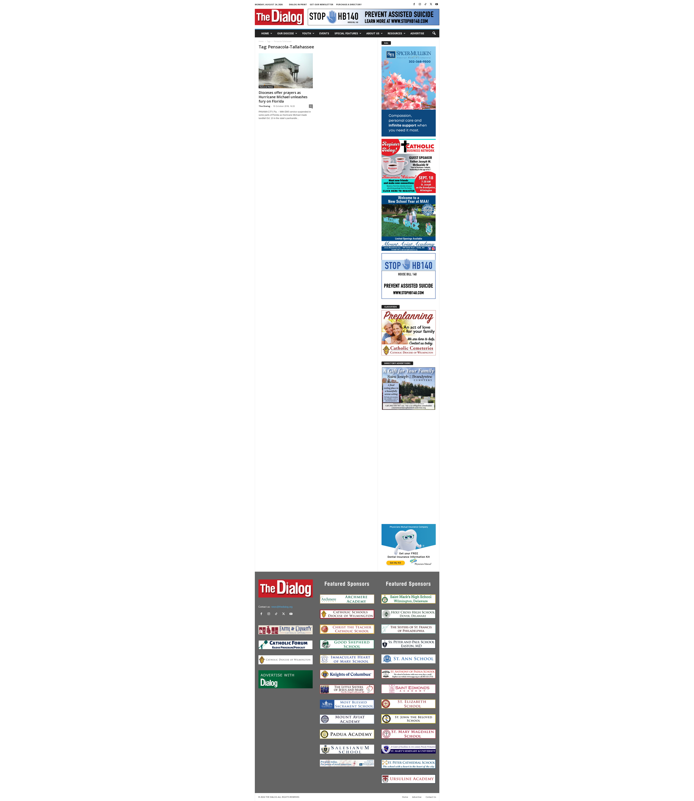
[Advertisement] (409, 467)
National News (266, 87)
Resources (395, 33)
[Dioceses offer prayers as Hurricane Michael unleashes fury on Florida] (286, 70)
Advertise (417, 33)
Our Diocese (285, 33)
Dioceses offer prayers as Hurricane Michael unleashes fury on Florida (283, 97)
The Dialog (264, 106)
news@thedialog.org (281, 606)
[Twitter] (431, 4)
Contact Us (431, 797)
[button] (434, 33)
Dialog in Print (298, 4)
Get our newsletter (321, 4)
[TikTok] (425, 4)
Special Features (346, 33)
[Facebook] (414, 4)
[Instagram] (420, 4)
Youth (306, 33)
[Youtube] (436, 4)
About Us (372, 33)
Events (324, 33)
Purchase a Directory (348, 4)
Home (265, 33)
